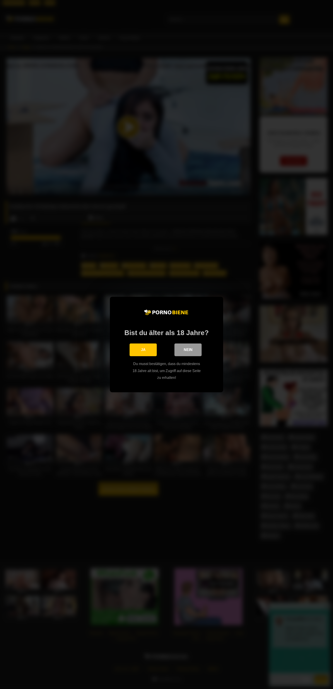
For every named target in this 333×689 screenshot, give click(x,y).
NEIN (188, 350)
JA (143, 350)
